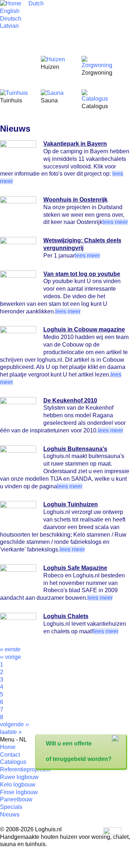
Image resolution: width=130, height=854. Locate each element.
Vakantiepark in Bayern (75, 144)
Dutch (36, 3)
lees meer (115, 222)
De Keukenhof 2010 (70, 400)
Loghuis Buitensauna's (75, 449)
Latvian (9, 26)
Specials (11, 807)
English (10, 11)
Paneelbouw (16, 799)
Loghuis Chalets (65, 616)
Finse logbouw (19, 792)
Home (8, 747)
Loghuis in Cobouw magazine (84, 329)
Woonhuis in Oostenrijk (75, 200)
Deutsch (10, 19)
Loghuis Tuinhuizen (70, 504)
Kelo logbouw (17, 785)
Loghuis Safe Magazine (75, 568)
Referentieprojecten (25, 769)
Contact (10, 755)
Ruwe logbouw (19, 777)
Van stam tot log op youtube (81, 274)
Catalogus (13, 762)
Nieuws (10, 814)
